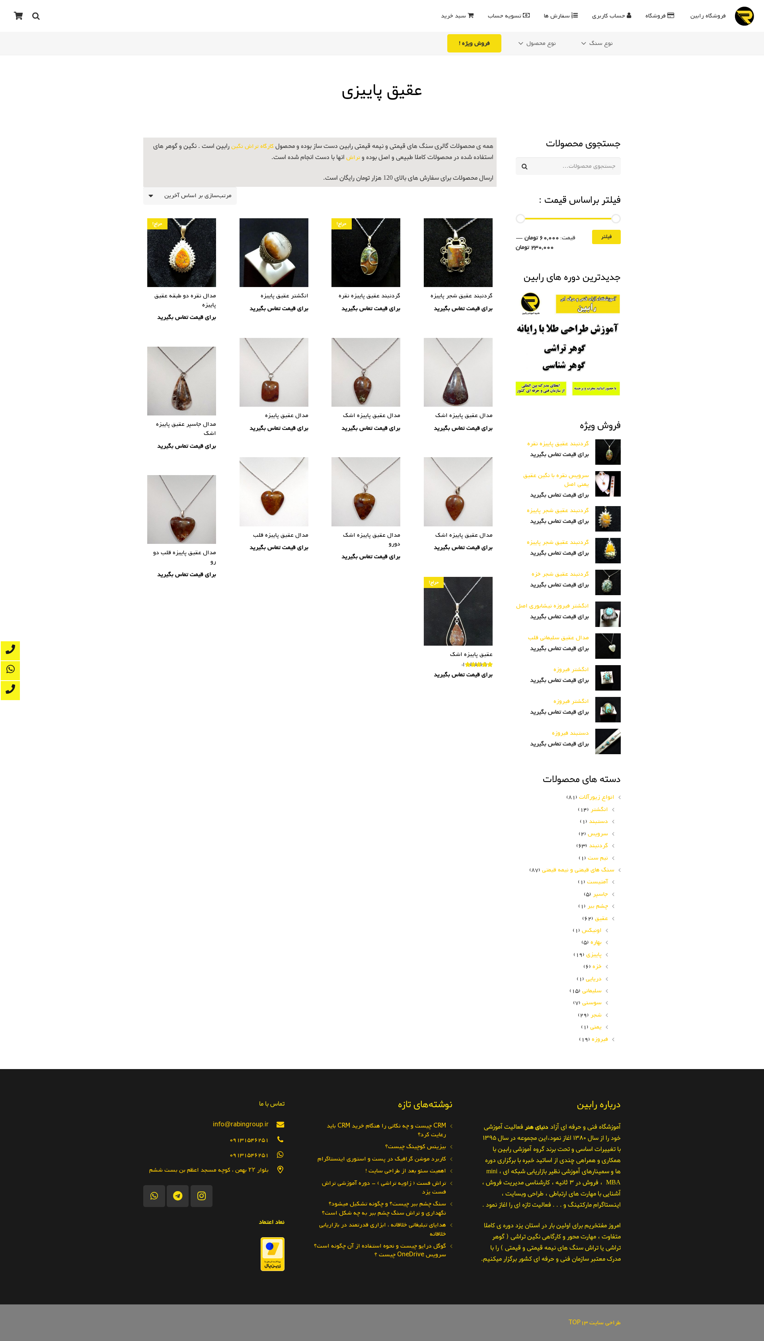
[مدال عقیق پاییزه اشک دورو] (365, 510)
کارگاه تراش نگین (252, 146)
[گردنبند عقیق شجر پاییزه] (458, 266)
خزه (597, 966)
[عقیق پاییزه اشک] (458, 629)
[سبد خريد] (18, 16)
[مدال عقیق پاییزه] (274, 386)
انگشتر (599, 809)
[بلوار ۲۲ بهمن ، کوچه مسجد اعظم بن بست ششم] (277, 1170)
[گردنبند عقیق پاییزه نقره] (365, 266)
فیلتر (606, 237)
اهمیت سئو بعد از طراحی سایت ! (405, 1171)
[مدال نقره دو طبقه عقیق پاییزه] (181, 271)
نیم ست (598, 858)
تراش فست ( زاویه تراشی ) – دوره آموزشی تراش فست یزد (384, 1187)
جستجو (612, 166)
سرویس (598, 833)
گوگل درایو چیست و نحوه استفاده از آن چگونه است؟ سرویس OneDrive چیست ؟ (380, 1250)
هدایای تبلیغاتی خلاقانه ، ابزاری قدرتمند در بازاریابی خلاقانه (382, 1229)
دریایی (594, 979)
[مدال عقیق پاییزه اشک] (458, 386)
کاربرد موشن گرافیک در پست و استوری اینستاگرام (382, 1159)
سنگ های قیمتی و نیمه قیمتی (578, 870)
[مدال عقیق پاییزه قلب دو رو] (181, 527)
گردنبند (598, 845)
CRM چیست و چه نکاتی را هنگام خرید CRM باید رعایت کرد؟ (386, 1130)
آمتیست (597, 882)
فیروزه (600, 1039)
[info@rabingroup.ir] (277, 1124)
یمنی (596, 1027)
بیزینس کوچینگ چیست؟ (415, 1146)
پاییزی (594, 954)
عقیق (601, 918)
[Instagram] (201, 1196)
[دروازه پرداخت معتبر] (273, 1269)
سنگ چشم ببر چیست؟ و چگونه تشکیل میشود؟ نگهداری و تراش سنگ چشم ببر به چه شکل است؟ (384, 1208)
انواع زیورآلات (596, 797)
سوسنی (592, 1002)
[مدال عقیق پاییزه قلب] (274, 505)
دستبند (598, 821)
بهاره (596, 942)
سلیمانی (592, 991)
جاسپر (600, 894)
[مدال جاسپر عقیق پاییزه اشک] (181, 399)
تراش (353, 157)
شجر (596, 1015)
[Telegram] (178, 1196)
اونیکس (592, 930)
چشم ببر (597, 906)
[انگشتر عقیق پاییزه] (274, 266)
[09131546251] (277, 1139)
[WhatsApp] (154, 1196)
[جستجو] (36, 16)
